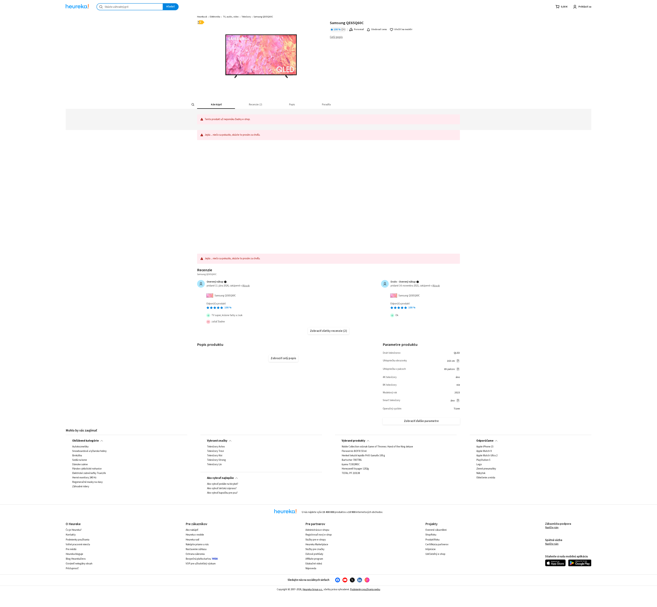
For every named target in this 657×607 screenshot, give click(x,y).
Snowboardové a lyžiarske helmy (89, 451)
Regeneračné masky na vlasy (87, 482)
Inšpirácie (430, 549)
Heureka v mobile (195, 535)
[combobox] (129, 6)
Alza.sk (246, 286)
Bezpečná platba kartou (198, 559)
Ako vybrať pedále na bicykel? (222, 484)
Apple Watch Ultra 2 (486, 455)
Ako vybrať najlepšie (220, 478)
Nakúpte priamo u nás (197, 544)
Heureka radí (192, 539)
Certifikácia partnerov (436, 544)
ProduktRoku (432, 539)
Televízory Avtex (216, 446)
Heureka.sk (202, 16)
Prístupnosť (72, 568)
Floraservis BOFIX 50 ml (354, 451)
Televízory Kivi (214, 455)
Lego (479, 464)
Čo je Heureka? (74, 530)
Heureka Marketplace (316, 544)
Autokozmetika (80, 446)
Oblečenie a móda (485, 478)
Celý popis (336, 37)
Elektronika (215, 16)
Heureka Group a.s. (312, 589)
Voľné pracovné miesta (78, 544)
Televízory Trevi (215, 451)
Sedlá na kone (79, 460)
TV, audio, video (231, 16)
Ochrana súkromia (195, 554)
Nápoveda (310, 568)
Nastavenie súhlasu (196, 549)
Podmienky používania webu (365, 589)
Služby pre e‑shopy (315, 539)
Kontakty (71, 535)
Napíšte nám (551, 527)
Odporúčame (484, 441)
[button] (216, 104)
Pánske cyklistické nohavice (87, 469)
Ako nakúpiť (192, 530)
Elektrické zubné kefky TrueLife (89, 473)
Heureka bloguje (74, 554)
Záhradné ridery (80, 486)
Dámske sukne (80, 464)
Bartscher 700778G (352, 460)
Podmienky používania (77, 539)
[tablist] (308, 104)
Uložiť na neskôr (403, 29)
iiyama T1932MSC (351, 464)
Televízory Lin (214, 464)
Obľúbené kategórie (85, 441)
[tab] (216, 104)
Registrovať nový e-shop (318, 535)
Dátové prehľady (314, 554)
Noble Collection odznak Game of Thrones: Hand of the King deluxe (377, 446)
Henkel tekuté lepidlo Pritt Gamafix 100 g (363, 455)
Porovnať (359, 29)
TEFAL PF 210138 (351, 473)
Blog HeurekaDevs (76, 559)
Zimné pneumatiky (486, 469)
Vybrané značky (217, 441)
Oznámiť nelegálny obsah (79, 563)
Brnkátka (77, 455)
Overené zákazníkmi (436, 530)
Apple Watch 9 (484, 451)
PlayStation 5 (483, 460)
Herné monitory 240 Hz (84, 478)
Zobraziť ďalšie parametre (421, 421)
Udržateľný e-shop (435, 554)
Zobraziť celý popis (283, 358)
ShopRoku (430, 535)
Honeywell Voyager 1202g (355, 469)
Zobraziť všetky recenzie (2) (328, 331)
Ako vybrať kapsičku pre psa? (222, 493)
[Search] (193, 105)
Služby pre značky (314, 549)
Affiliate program (314, 559)
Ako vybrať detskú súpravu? (222, 488)
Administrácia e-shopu (317, 530)
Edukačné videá (313, 563)
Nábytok (480, 473)
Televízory (246, 16)
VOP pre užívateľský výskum (201, 563)
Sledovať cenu (379, 29)
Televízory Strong (216, 460)
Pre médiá (71, 549)
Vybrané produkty (353, 441)
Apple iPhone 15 (484, 446)
